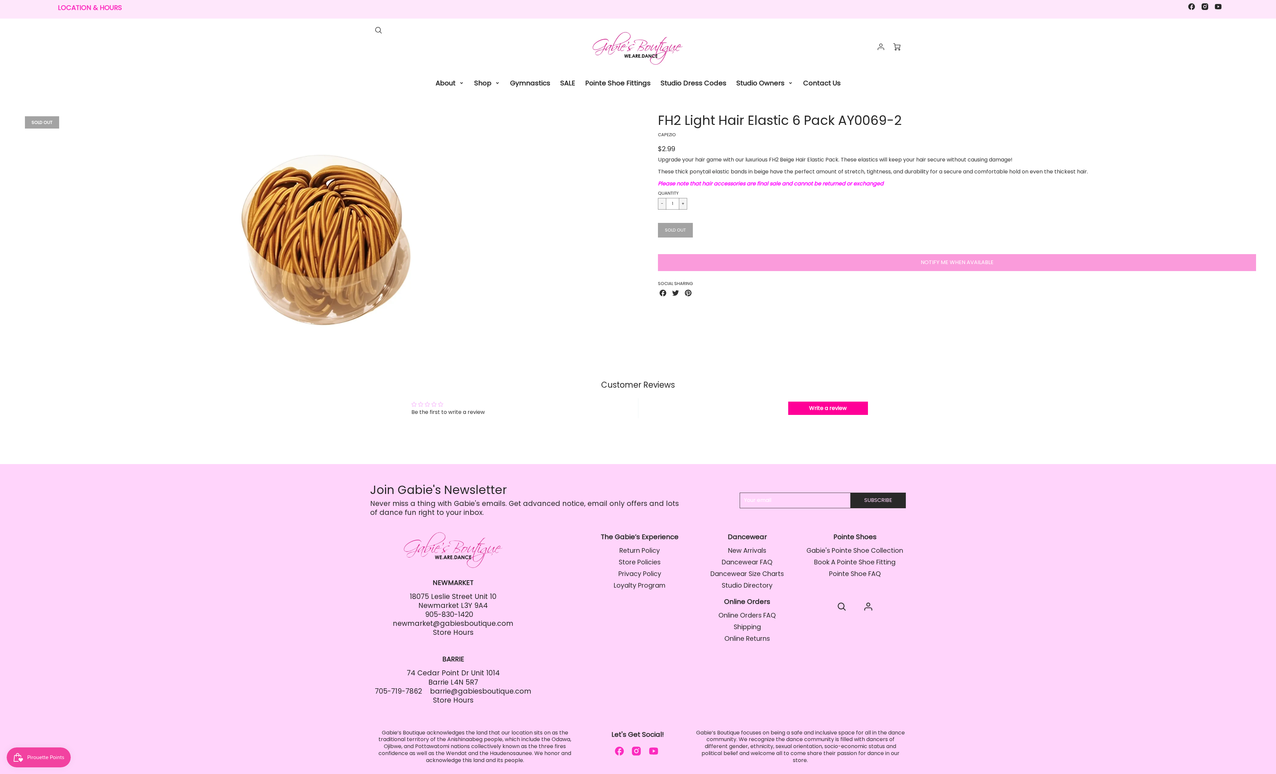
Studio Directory (747, 585)
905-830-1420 (449, 614)
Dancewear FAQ (747, 562)
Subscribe (878, 500)
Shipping (747, 627)
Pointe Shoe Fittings (618, 83)
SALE (567, 83)
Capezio (667, 135)
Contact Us (822, 83)
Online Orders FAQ (747, 615)
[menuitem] (450, 83)
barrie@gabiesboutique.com (480, 691)
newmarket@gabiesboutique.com (453, 623)
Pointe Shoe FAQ (855, 573)
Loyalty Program (640, 585)
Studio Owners (760, 83)
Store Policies (640, 562)
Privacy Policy (639, 573)
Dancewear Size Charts (747, 573)
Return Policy (639, 550)
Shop (482, 83)
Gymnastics (530, 83)
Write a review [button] (828, 408)
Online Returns (747, 638)
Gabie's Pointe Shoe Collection (854, 550)
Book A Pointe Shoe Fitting (855, 562)
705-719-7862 (398, 691)
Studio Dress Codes (693, 83)
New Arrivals (747, 550)
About (446, 83)
